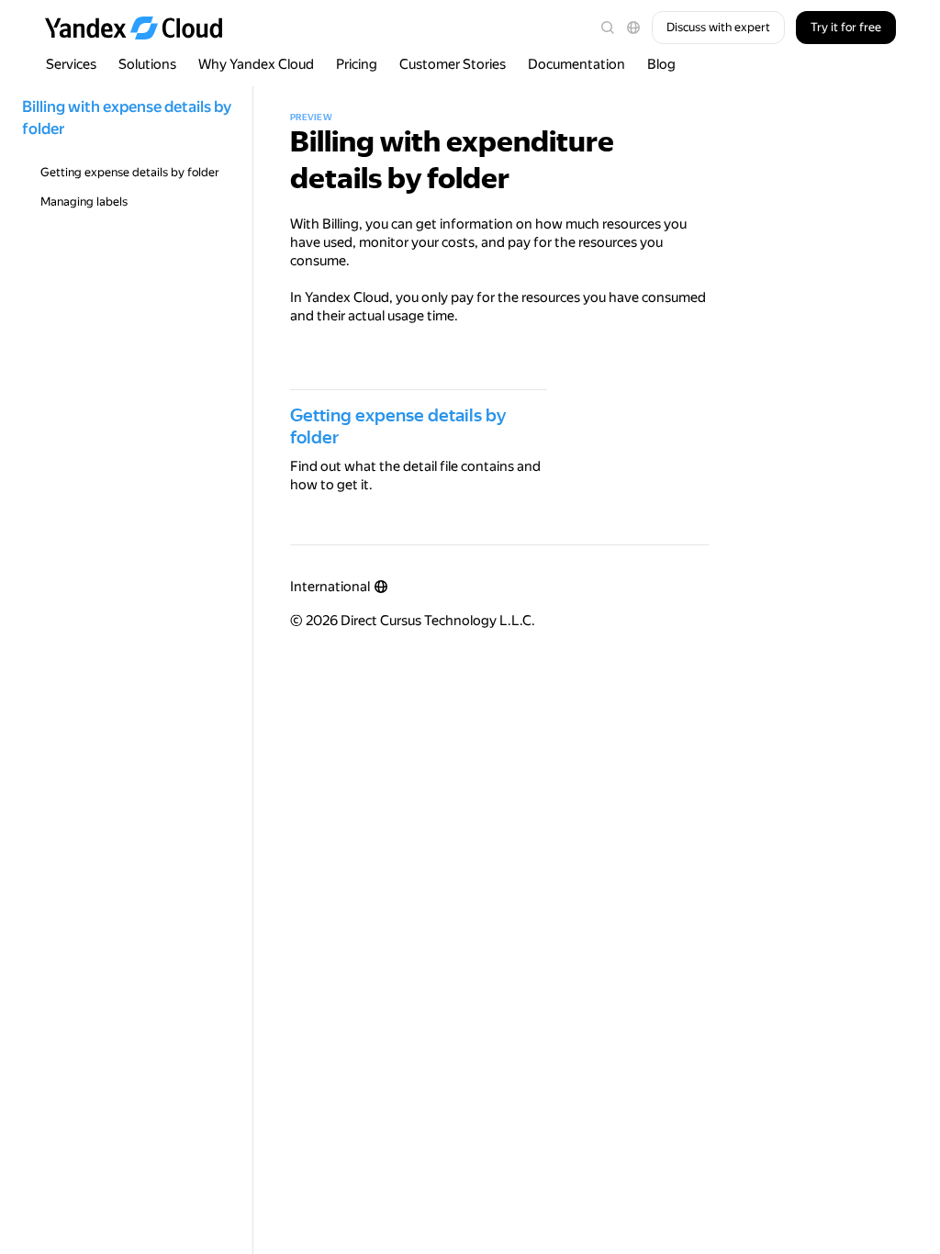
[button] (633, 28)
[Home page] (142, 27)
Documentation (576, 64)
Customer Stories (452, 64)
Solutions (147, 64)
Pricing (356, 64)
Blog (661, 64)
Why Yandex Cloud (256, 64)
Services (71, 64)
